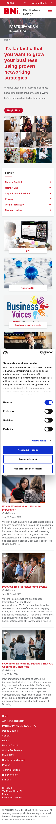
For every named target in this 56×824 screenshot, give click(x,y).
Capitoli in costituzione (17, 193)
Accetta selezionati (28, 459)
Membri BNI (11, 187)
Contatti (6, 735)
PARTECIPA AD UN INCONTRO (19, 725)
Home (5, 716)
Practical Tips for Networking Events (24, 586)
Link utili (6, 779)
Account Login (39, 3)
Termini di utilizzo (14, 204)
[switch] (49, 411)
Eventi (5, 740)
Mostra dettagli (39, 440)
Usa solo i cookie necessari (28, 468)
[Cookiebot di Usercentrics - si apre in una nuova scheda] (40, 353)
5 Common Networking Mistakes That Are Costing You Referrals (27, 665)
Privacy (9, 199)
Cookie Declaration (12, 750)
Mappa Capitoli (10, 730)
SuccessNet (28, 288)
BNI (28, 250)
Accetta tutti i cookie (28, 450)
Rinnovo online (13, 210)
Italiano (10, 2)
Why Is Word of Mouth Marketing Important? (22, 508)
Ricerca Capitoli (13, 182)
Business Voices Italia (28, 325)
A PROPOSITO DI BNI (13, 721)
